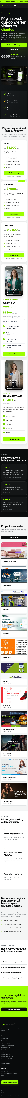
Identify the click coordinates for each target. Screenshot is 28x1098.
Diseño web (4, 1041)
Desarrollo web (5, 1049)
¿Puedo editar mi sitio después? (12, 978)
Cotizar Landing (14, 173)
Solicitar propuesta (14, 1009)
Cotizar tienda (14, 255)
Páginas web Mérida (6, 1063)
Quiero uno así (14, 537)
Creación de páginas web (7, 1045)
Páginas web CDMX (6, 1054)
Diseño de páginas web (7, 1043)
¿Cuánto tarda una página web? (12, 962)
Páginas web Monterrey (7, 1056)
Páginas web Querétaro (7, 1061)
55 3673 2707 (4, 1071)
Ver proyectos (14, 49)
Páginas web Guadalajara (7, 1058)
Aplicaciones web (5, 1047)
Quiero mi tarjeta (14, 439)
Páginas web (4, 1038)
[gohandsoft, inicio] (6, 5)
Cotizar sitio (14, 214)
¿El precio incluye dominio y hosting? (14, 967)
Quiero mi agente (14, 354)
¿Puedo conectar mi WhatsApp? (12, 972)
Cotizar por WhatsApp (14, 45)
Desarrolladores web (6, 1052)
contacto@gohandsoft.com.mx (9, 1073)
